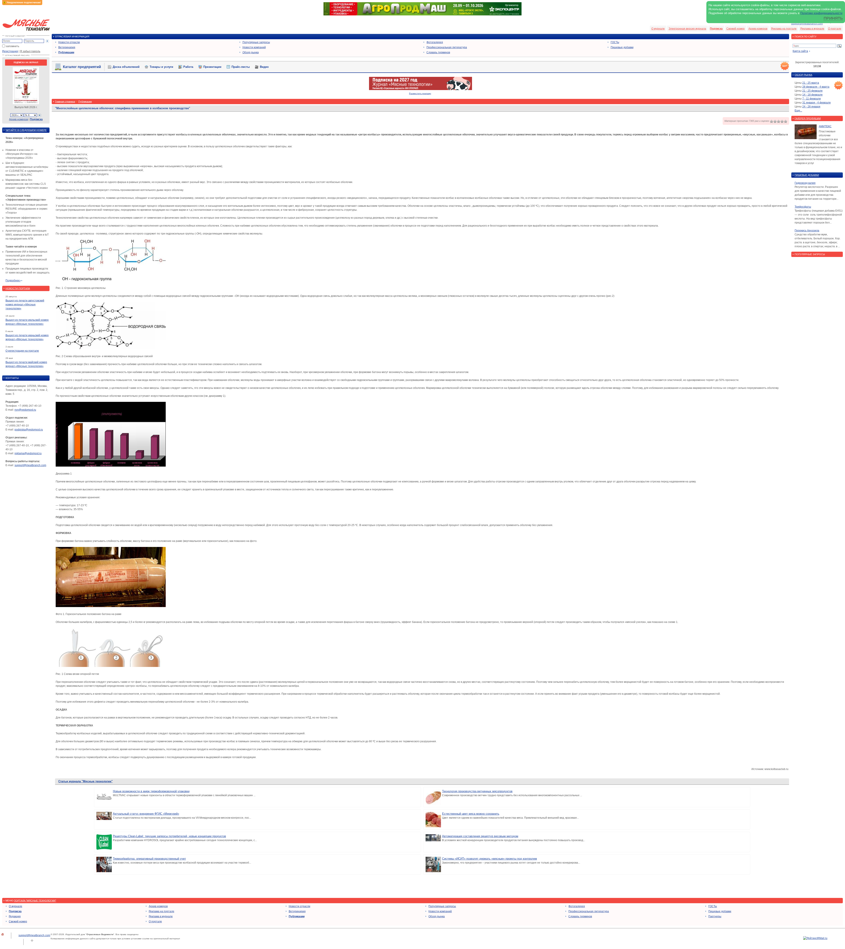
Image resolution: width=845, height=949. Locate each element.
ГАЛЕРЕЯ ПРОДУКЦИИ (808, 118)
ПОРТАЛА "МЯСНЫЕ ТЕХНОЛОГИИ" (35, 900)
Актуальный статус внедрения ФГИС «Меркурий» (146, 813)
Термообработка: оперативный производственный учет (149, 858)
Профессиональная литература (446, 47)
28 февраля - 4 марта (815, 86)
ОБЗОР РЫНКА (803, 75)
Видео (264, 66)
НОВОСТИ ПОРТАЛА (18, 288)
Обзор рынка (250, 52)
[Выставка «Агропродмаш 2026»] (422, 14)
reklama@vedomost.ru (28, 453)
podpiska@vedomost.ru (29, 429)
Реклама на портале (784, 28)
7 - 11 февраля (811, 98)
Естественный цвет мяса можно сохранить (470, 813)
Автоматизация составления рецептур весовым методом (480, 836)
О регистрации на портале (22, 350)
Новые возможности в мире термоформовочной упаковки (151, 791)
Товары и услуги (161, 66)
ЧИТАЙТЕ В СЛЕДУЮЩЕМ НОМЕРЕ (26, 130)
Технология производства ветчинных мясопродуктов (477, 791)
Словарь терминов (438, 52)
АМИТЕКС (825, 126)
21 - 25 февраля (812, 90)
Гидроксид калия (805, 183)
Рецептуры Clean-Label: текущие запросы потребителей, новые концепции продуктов (169, 836)
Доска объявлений (126, 66)
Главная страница (65, 101)
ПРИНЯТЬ (833, 18)
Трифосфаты (803, 206)
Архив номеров (757, 28)
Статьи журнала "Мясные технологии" (85, 781)
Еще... (798, 110)
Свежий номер (735, 28)
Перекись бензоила (807, 230)
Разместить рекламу (420, 93)
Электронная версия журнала (687, 28)
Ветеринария (66, 47)
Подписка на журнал (26, 62)
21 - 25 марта (810, 82)
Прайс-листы (240, 66)
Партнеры (714, 916)
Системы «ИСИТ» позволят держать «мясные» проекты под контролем (489, 858)
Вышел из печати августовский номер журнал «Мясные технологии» (25, 304)
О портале (834, 28)
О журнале (658, 28)
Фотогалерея (434, 42)
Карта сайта (800, 51)
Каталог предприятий (82, 67)
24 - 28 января (811, 106)
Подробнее (13, 280)
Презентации (212, 66)
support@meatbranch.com (807, 23)
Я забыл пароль (30, 51)
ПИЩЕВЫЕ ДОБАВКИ (807, 175)
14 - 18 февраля (812, 94)
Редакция (15, 916)
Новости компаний (254, 47)
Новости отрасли (69, 42)
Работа (188, 66)
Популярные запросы (256, 42)
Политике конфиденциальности (821, 13)
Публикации (66, 52)
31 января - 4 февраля (816, 102)
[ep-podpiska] (420, 89)
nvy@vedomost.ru (25, 409)
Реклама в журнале (812, 28)
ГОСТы (615, 42)
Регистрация (10, 51)
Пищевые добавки (622, 47)
